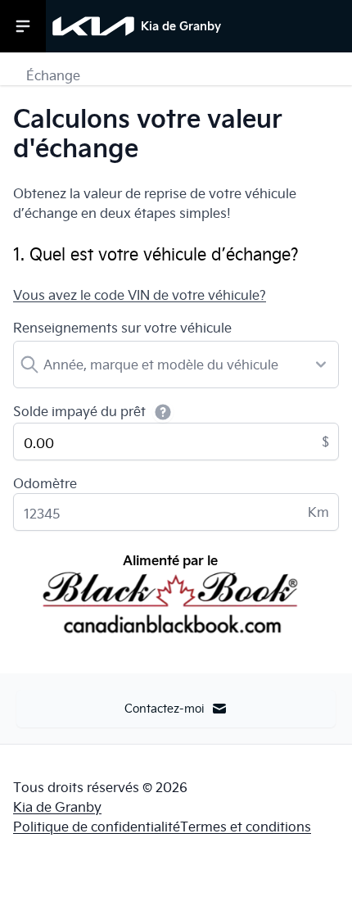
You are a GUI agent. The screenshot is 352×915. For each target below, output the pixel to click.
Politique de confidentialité (96, 827)
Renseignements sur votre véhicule (122, 328)
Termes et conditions (245, 827)
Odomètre (45, 483)
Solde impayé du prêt (79, 411)
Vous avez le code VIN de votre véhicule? (139, 295)
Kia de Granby (57, 807)
